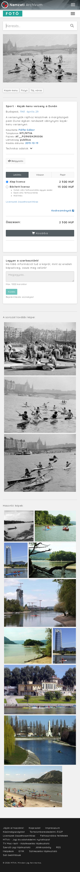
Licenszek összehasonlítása (22, 201)
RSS (58, 847)
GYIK (21, 851)
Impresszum (52, 827)
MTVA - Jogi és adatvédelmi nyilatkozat (26, 839)
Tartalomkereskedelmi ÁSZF (46, 831)
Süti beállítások (12, 855)
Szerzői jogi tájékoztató (16, 847)
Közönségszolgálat (14, 831)
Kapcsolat (34, 827)
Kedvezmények (61, 210)
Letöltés (17, 174)
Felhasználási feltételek (54, 835)
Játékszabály (43, 847)
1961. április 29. (29, 111)
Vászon (40, 174)
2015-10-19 (31, 143)
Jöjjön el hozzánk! (13, 827)
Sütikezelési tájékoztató (43, 851)
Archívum (26, 5)
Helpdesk (8, 851)
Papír (63, 174)
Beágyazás (17, 160)
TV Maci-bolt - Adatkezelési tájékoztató (26, 843)
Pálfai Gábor (27, 129)
